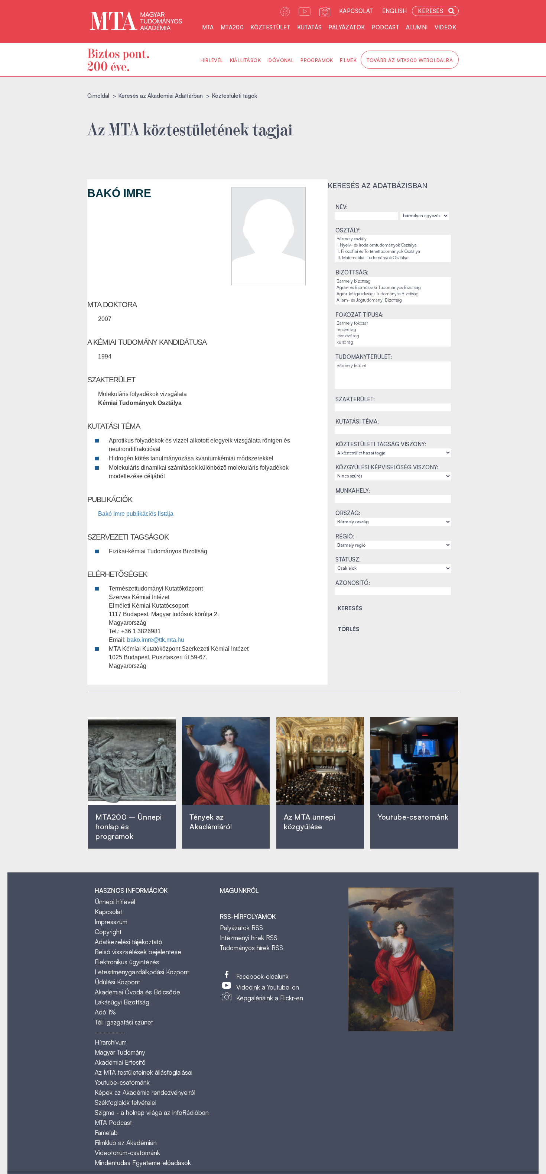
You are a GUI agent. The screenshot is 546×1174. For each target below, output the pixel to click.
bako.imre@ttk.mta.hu (155, 640)
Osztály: (348, 230)
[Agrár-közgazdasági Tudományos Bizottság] (393, 294)
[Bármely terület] (393, 366)
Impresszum (111, 922)
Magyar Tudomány (120, 1052)
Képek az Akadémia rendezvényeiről (145, 1092)
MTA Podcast (113, 1122)
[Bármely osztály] (393, 239)
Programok (316, 60)
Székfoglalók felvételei (125, 1102)
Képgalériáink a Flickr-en (269, 998)
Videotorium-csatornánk (127, 1153)
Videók (445, 27)
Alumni (417, 27)
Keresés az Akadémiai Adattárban (160, 95)
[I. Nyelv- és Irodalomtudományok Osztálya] (393, 245)
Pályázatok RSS (241, 928)
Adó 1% (105, 1012)
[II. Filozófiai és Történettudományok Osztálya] (393, 251)
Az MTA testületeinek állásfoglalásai (143, 1072)
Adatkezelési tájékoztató (128, 942)
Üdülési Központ (117, 982)
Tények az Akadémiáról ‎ (210, 821)
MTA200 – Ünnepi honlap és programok (128, 826)
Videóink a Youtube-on (267, 987)
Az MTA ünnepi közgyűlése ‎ (309, 821)
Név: (341, 206)
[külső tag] (393, 342)
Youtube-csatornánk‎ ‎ (413, 816)
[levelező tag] (393, 336)
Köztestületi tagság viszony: (380, 444)
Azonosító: (352, 582)
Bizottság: (351, 272)
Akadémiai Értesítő (120, 1062)
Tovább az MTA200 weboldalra (410, 60)
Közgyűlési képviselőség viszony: (386, 467)
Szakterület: (355, 399)
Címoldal (98, 95)
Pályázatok (346, 27)
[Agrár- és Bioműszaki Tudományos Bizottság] (393, 287)
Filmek (348, 60)
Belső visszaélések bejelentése (138, 952)
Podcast (385, 27)
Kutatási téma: (357, 421)
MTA (208, 27)
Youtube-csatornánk (122, 1082)
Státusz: (348, 559)
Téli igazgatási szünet (124, 1022)
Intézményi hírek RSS (248, 938)
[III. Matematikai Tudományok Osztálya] (393, 258)
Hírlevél (212, 60)
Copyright (108, 932)
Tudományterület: (363, 356)
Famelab (106, 1132)
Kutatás (309, 27)
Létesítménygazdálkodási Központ (142, 972)
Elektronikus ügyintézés (127, 962)
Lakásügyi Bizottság (122, 1002)
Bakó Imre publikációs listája (135, 514)
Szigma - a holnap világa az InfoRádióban (152, 1112)
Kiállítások (245, 60)
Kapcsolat (356, 11)
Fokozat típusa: (359, 314)
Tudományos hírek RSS (251, 948)
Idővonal (280, 60)
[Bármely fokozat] (393, 323)
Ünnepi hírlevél (115, 902)
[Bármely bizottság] (393, 281)
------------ (110, 1032)
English (394, 11)
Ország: (347, 513)
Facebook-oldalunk (262, 976)
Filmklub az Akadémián (126, 1142)
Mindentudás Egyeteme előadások (143, 1163)
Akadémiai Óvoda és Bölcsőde (137, 992)
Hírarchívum (111, 1042)
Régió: (344, 536)
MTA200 (232, 27)
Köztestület (270, 27)
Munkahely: (352, 490)
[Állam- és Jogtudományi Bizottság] (393, 300)
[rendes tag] (393, 330)
